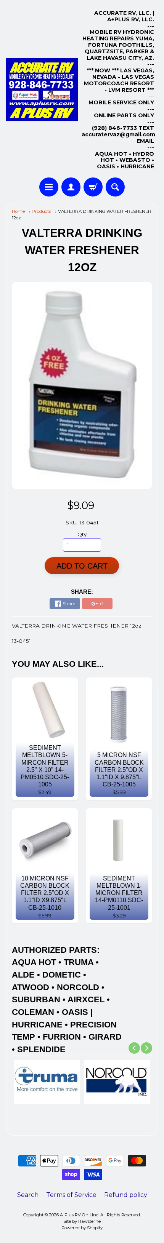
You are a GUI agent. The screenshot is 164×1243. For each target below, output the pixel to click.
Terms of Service (71, 1194)
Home (18, 211)
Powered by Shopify (82, 1227)
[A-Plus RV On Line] (42, 89)
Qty (82, 534)
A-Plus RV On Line (79, 1214)
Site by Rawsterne (82, 1221)
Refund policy (125, 1194)
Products (41, 211)
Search (28, 1194)
